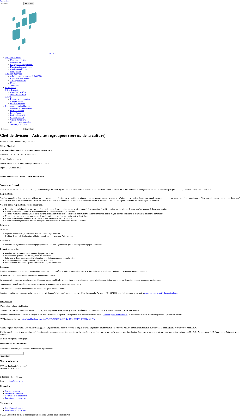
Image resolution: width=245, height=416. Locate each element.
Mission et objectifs (18, 60)
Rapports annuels (17, 117)
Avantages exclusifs (18, 81)
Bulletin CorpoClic (18, 115)
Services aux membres (14, 393)
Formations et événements (15, 398)
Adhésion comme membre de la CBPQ (26, 76)
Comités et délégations (19, 69)
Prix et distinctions (17, 104)
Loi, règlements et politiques (21, 65)
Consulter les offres (18, 92)
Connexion (4, 1)
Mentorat (13, 83)
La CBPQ (53, 53)
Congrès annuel (16, 101)
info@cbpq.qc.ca (16, 381)
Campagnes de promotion (20, 122)
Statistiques (14, 85)
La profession (10, 88)
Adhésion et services (13, 74)
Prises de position (17, 111)
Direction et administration (21, 67)
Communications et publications (18, 106)
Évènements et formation (20, 99)
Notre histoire (15, 62)
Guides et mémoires (18, 120)
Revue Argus (15, 113)
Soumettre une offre (18, 94)
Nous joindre (15, 71)
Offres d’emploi (11, 90)
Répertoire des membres (20, 78)
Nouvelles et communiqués (21, 108)
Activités (8, 97)
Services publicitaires (18, 124)
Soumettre (29, 4)
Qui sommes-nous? (13, 58)
